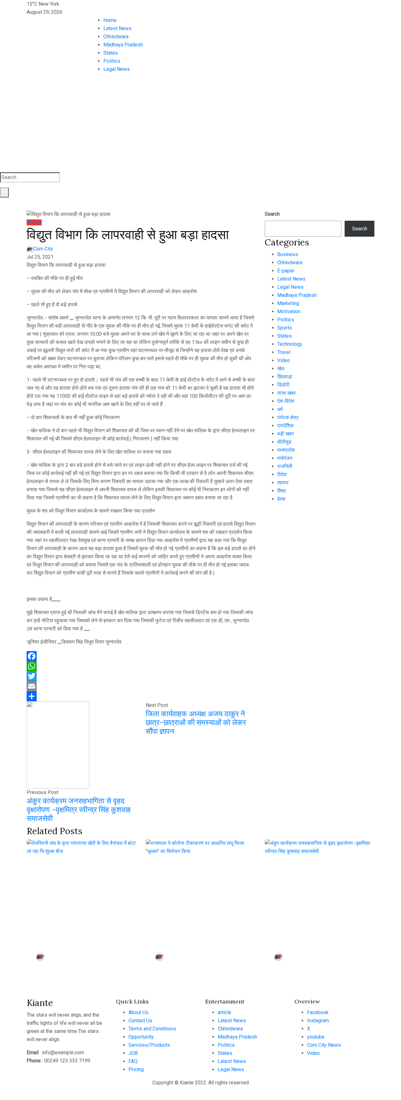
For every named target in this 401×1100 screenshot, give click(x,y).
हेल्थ (281, 499)
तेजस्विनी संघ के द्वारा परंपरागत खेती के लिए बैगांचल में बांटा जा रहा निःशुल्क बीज (74, 921)
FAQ (133, 1061)
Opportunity (141, 1037)
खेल (280, 368)
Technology (289, 344)
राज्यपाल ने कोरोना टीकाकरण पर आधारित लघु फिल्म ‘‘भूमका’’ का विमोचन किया (193, 921)
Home (110, 20)
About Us (138, 1012)
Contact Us (140, 1021)
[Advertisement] (200, 125)
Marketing (288, 303)
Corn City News (324, 1045)
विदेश (282, 474)
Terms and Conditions (152, 1029)
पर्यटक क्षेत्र (288, 417)
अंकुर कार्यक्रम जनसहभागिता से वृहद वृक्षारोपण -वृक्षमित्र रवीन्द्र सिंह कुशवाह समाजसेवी (79, 809)
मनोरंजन (284, 458)
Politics (111, 61)
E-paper (285, 271)
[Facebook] (141, 656)
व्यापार (283, 483)
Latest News (117, 28)
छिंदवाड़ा (34, 222)
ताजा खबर (286, 393)
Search (272, 214)
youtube (316, 1037)
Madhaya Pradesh (123, 45)
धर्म (280, 409)
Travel (283, 352)
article (224, 1012)
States (110, 53)
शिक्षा (281, 491)
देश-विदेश (285, 401)
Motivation (288, 311)
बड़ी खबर (285, 434)
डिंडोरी (283, 385)
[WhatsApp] (141, 666)
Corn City (43, 249)
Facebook (318, 1012)
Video (283, 360)
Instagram (318, 1021)
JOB (133, 1053)
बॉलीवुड (284, 442)
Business (287, 254)
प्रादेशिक (285, 426)
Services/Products (149, 1045)
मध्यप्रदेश (286, 450)
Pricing (136, 1069)
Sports (284, 328)
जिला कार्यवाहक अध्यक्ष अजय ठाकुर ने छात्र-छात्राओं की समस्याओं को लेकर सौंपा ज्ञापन (196, 722)
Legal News (116, 69)
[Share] (141, 696)
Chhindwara (115, 36)
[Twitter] (141, 676)
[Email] (141, 686)
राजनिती (284, 466)
